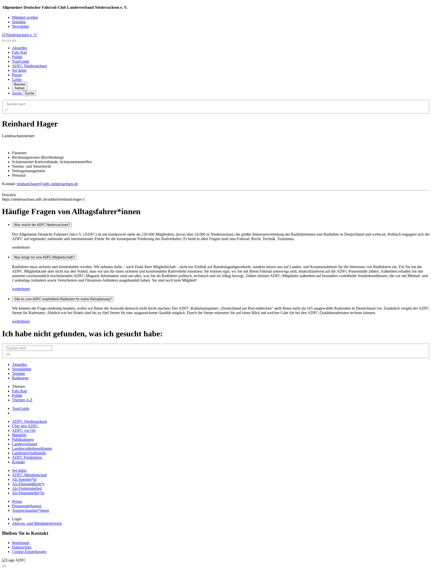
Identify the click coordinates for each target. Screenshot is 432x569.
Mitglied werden (25, 17)
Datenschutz (22, 547)
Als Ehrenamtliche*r (28, 484)
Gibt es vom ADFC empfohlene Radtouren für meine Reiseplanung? (63, 299)
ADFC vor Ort (24, 430)
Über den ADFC (25, 426)
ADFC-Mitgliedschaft (29, 475)
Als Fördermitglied (27, 488)
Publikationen (23, 439)
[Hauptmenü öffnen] (14, 40)
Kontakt (18, 462)
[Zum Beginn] (4, 566)
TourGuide (20, 61)
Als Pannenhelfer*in (28, 493)
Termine (18, 373)
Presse (17, 75)
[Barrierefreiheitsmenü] (4, 40)
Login (17, 79)
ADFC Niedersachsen (29, 66)
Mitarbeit (19, 435)
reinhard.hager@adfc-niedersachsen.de (47, 184)
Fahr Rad (19, 52)
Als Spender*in (24, 479)
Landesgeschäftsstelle (29, 453)
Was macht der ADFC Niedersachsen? (42, 225)
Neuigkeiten (21, 369)
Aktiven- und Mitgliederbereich (37, 523)
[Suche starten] (6, 109)
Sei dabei (19, 70)
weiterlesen (21, 289)
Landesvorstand (24, 444)
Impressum (20, 543)
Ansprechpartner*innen (30, 510)
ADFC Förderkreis (27, 457)
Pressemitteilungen (27, 506)
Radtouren (20, 378)
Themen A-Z (22, 400)
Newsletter (20, 26)
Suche (17, 93)
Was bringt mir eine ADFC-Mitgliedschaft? (44, 257)
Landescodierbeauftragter (32, 448)
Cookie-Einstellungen (29, 552)
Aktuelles (19, 48)
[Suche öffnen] (9, 40)
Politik (17, 57)
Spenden (19, 22)
